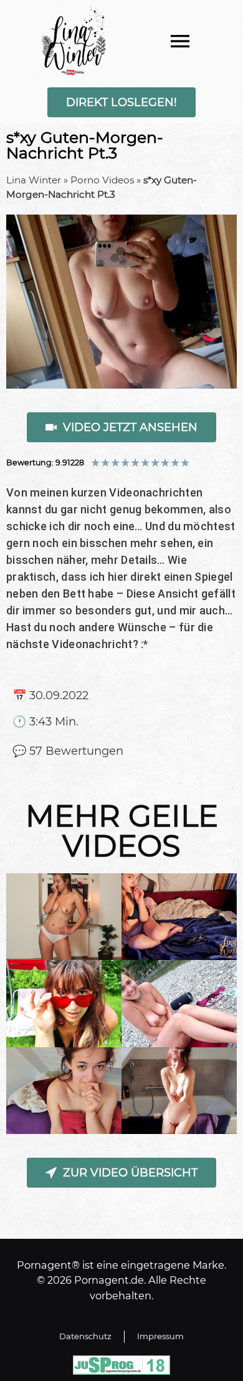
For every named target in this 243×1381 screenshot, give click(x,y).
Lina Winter (33, 180)
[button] (180, 41)
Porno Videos (102, 180)
